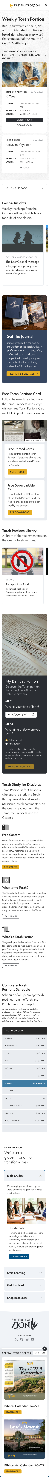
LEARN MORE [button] (11, 916)
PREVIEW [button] (24, 167)
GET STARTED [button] (10, 867)
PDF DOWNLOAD (20, 512)
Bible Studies (15, 1176)
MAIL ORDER (17, 471)
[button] (46, 5)
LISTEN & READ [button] (24, 119)
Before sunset (15, 739)
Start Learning (16, 1273)
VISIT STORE (40, 1353)
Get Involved (15, 1285)
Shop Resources (17, 1298)
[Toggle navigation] (3, 5)
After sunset (14, 743)
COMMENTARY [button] (24, 125)
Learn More (19, 1256)
